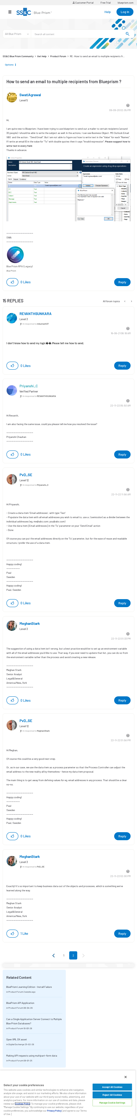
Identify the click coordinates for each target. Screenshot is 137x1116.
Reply (122, 282)
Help (108, 12)
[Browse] (11, 12)
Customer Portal (84, 2)
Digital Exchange (16, 1044)
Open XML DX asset (16, 1039)
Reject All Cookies (112, 1094)
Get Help (42, 56)
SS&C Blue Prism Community (18, 56)
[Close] (126, 1077)
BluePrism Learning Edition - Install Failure (29, 986)
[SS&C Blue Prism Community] (34, 12)
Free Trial (106, 2)
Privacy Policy (54, 1110)
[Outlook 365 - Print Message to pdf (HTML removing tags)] (131, 301)
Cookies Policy (22, 1103)
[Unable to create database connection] (125, 301)
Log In (125, 12)
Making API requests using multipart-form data (31, 1055)
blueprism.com (125, 2)
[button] (12, 282)
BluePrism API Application (20, 1002)
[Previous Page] (54, 955)
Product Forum (58, 56)
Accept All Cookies (112, 1087)
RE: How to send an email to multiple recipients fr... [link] (97, 56)
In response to (35, 323)
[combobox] (82, 34)
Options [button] (9, 64)
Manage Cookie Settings (112, 1102)
